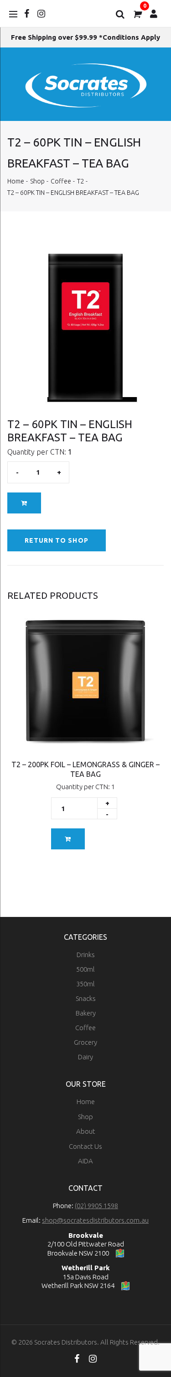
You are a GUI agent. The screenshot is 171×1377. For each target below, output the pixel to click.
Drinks (86, 954)
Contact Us (85, 1146)
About (85, 1131)
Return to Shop (56, 540)
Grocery (85, 1042)
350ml (85, 984)
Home (15, 181)
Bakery (86, 1013)
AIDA (85, 1161)
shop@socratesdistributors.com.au (95, 1220)
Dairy (85, 1057)
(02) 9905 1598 (96, 1205)
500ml (85, 969)
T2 (80, 181)
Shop (37, 181)
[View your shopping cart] (136, 13)
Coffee (61, 181)
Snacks (86, 998)
